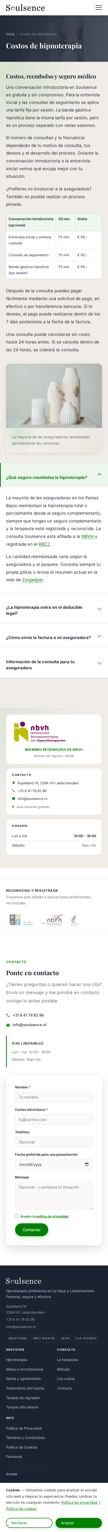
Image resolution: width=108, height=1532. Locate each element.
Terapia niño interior (22, 1407)
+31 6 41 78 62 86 (32, 791)
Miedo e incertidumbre (24, 1369)
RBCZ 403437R (44, 1338)
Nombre (22, 1087)
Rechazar (19, 1522)
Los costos (66, 1378)
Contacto (64, 1388)
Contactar (32, 1229)
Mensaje (22, 1177)
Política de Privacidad (24, 1428)
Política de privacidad (79, 1502)
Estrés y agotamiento (23, 1378)
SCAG (65, 1338)
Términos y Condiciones (25, 1437)
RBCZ (44, 544)
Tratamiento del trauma (25, 1388)
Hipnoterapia (16, 1359)
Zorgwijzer (32, 579)
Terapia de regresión (23, 1398)
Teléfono (22, 1132)
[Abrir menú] (98, 7)
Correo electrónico (31, 1110)
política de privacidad (52, 1216)
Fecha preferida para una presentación (46, 1154)
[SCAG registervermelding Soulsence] (74, 920)
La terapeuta (67, 1359)
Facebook (14, 1456)
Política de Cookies (21, 1447)
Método (63, 1369)
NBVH (87, 536)
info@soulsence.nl (32, 799)
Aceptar (67, 1522)
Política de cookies (21, 1508)
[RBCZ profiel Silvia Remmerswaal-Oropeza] (20, 920)
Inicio (10, 34)
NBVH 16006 (18, 1338)
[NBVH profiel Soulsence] (52, 920)
